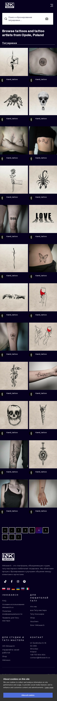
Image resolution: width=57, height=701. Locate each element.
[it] (27, 589)
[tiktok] (5, 581)
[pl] (3, 589)
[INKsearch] (9, 5)
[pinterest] (24, 581)
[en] (8, 589)
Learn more (49, 687)
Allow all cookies (27, 695)
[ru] (22, 589)
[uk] (18, 589)
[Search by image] (47, 19)
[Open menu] (52, 5)
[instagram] (18, 581)
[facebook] (11, 581)
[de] (13, 589)
